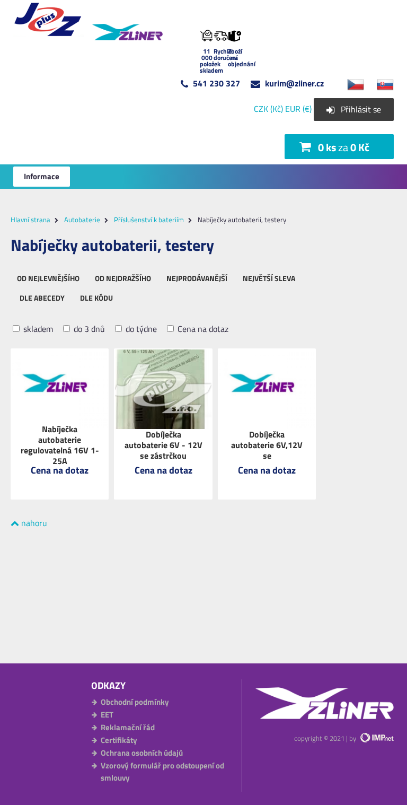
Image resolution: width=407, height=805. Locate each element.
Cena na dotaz (201, 329)
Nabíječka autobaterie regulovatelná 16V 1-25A (60, 445)
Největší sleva (269, 278)
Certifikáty (119, 740)
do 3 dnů (88, 329)
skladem (37, 329)
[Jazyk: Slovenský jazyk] (380, 83)
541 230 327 (216, 83)
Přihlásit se (361, 109)
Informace (41, 176)
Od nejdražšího (123, 278)
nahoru (33, 523)
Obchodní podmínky (135, 702)
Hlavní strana (30, 219)
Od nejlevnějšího (48, 278)
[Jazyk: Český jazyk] (350, 83)
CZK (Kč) (268, 108)
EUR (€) (298, 108)
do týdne (140, 329)
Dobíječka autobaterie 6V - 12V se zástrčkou (163, 445)
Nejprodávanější (196, 278)
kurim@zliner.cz (294, 83)
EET (107, 714)
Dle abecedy (42, 297)
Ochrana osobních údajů (142, 753)
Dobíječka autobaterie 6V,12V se (267, 445)
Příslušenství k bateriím (149, 219)
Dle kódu (96, 297)
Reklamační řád (128, 727)
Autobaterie (82, 219)
